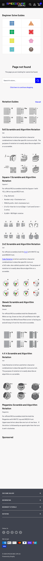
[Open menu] (3, 4)
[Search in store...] (38, 80)
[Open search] (30, 4)
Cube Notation (7, 259)
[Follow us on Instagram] (12, 532)
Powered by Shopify (8, 556)
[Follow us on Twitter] (7, 532)
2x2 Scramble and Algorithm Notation (21, 244)
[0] (39, 4)
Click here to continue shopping (21, 87)
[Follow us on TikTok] (20, 532)
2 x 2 (25, 252)
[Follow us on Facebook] (3, 532)
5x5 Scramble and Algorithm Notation (21, 129)
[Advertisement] (21, 462)
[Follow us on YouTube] (16, 532)
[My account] (34, 4)
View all (38, 102)
